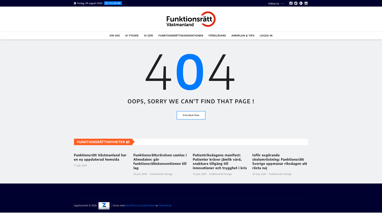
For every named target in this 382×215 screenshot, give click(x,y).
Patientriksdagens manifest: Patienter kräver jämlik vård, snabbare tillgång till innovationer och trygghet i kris (220, 161)
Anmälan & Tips (242, 35)
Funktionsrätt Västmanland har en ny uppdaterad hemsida (100, 157)
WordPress (131, 205)
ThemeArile (165, 205)
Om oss (115, 35)
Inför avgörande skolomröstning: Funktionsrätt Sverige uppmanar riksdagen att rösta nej (279, 161)
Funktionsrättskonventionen (180, 35)
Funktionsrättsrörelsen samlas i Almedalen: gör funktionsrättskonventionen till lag (160, 161)
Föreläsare (217, 35)
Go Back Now (192, 115)
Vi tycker (132, 35)
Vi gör (148, 35)
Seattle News (147, 205)
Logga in (266, 35)
